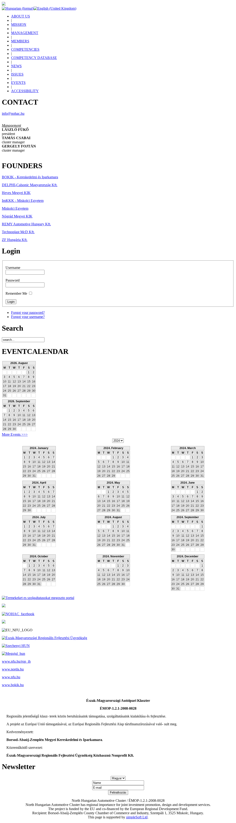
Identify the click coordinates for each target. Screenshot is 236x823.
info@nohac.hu (13, 113)
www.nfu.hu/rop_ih (16, 661)
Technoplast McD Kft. (18, 232)
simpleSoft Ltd (137, 817)
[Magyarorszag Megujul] (13, 653)
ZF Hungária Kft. (14, 240)
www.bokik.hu (13, 685)
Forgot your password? (28, 313)
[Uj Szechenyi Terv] (16, 646)
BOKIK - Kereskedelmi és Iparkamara (30, 177)
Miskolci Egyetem (15, 208)
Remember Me (16, 293)
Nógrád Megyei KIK (17, 216)
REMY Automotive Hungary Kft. (26, 224)
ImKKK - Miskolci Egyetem (23, 201)
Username (13, 268)
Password (13, 280)
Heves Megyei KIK (16, 193)
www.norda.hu (13, 669)
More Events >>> (15, 434)
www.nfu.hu (11, 677)
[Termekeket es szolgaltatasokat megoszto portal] (38, 598)
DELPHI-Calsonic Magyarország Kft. (29, 185)
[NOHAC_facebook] (18, 614)
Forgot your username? (28, 317)
